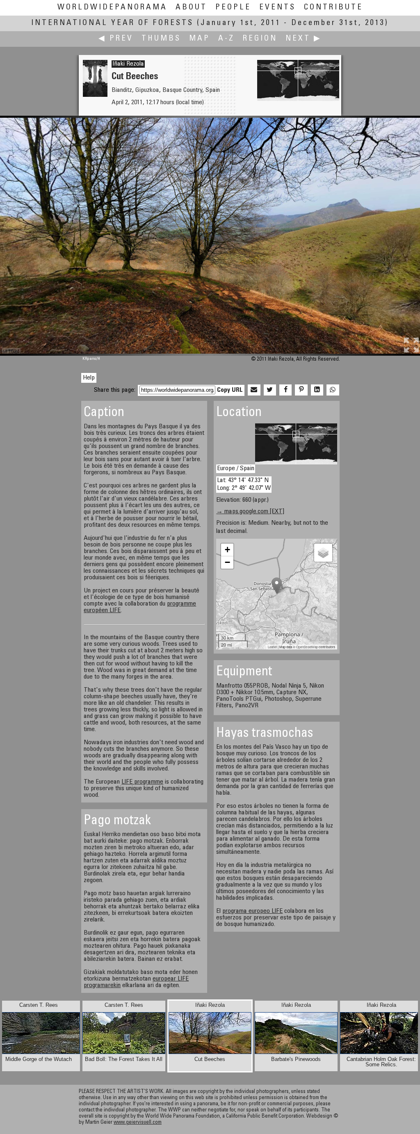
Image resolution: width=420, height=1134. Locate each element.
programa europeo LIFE (252, 911)
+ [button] (227, 549)
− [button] (227, 562)
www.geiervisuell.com (138, 1122)
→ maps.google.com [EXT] (250, 511)
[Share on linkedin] (317, 390)
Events (277, 7)
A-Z (226, 39)
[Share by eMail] (253, 390)
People (233, 7)
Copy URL (230, 390)
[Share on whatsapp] (332, 390)
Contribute (333, 7)
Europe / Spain (235, 468)
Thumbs (161, 39)
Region (260, 39)
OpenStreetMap (307, 647)
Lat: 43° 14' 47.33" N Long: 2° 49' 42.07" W (244, 484)
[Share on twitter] (269, 390)
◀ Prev (115, 39)
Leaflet (272, 647)
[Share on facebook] (285, 390)
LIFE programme (142, 782)
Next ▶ (303, 39)
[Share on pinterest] (301, 390)
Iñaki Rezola (128, 64)
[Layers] (323, 553)
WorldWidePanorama (112, 7)
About (191, 7)
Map (199, 39)
